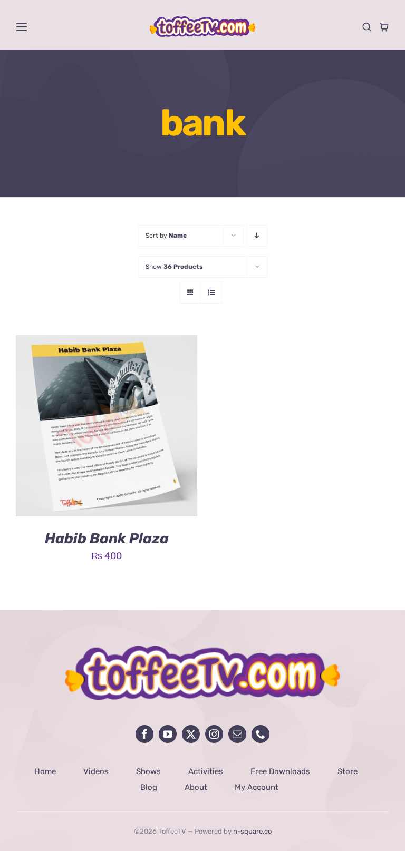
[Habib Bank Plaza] (106, 343)
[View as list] (211, 292)
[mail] (237, 734)
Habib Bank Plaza (107, 538)
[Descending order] (257, 236)
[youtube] (168, 734)
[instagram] (214, 734)
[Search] (367, 27)
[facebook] (144, 734)
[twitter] (191, 734)
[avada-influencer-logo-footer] (202, 651)
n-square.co (252, 831)
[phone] (260, 734)
